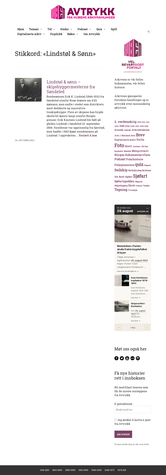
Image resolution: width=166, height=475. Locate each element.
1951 (137, 126)
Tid (49, 29)
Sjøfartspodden (124, 181)
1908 (139, 122)
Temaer (34, 29)
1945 (132, 126)
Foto (119, 145)
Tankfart (146, 186)
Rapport (147, 165)
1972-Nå (122, 470)
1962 (146, 126)
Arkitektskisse (140, 129)
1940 (121, 125)
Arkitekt (127, 130)
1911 (147, 122)
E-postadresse (123, 403)
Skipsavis (138, 181)
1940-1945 (96, 470)
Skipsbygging (121, 185)
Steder (64, 29)
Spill (114, 29)
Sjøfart (140, 176)
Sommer (139, 186)
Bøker (71, 34)
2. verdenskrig (125, 122)
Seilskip (121, 170)
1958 (142, 126)
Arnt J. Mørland (122, 135)
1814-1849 (57, 470)
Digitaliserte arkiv (29, 34)
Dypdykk (56, 34)
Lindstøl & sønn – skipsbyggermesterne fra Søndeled (71, 86)
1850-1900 (70, 470)
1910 (143, 122)
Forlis (140, 139)
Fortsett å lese (88, 135)
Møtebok (127, 151)
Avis (133, 135)
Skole (131, 185)
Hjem (20, 29)
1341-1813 (44, 470)
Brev (140, 134)
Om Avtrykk (91, 34)
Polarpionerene (124, 165)
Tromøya (132, 190)
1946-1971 (109, 470)
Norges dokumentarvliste (132, 155)
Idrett (128, 146)
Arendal (119, 129)
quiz (139, 164)
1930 (116, 126)
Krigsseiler (118, 151)
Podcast (82, 29)
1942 (127, 126)
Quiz (99, 29)
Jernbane (137, 146)
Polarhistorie (134, 159)
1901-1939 (83, 470)
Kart (146, 146)
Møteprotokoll (140, 151)
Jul (142, 146)
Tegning (120, 190)
